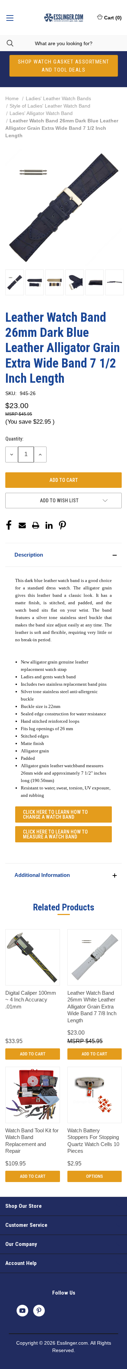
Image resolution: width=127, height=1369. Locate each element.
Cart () (113, 17)
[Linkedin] (49, 525)
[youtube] (22, 1311)
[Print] (35, 525)
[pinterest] (39, 1311)
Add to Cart (33, 1053)
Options (94, 1176)
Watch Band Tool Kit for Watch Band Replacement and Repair (32, 1140)
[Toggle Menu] (9, 17)
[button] (63, 555)
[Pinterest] (62, 525)
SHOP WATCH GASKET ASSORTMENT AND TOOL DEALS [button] (63, 66)
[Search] (6, 43)
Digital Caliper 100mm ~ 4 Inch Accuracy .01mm (30, 1000)
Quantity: (14, 439)
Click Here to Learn (55, 814)
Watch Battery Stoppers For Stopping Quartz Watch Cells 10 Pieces (93, 1140)
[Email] (22, 525)
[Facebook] (8, 525)
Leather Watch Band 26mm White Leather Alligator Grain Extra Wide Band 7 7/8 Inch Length (91, 1006)
